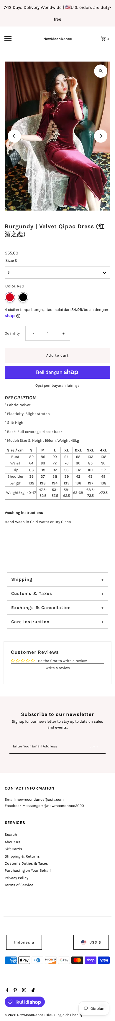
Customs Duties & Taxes (26, 863)
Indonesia (24, 942)
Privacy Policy (16, 878)
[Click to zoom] (100, 71)
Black (23, 297)
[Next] (100, 136)
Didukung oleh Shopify (64, 1015)
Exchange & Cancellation (41, 607)
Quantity (12, 333)
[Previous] (14, 136)
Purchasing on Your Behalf (28, 870)
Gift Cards (13, 849)
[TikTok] (32, 991)
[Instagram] (23, 991)
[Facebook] (7, 991)
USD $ (95, 942)
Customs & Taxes (31, 593)
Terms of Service (19, 885)
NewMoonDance (57, 39)
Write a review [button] (57, 668)
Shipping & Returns (22, 856)
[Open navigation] (14, 38)
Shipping (21, 579)
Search (11, 834)
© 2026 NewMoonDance (24, 1015)
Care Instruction (30, 621)
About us (12, 842)
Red (10, 297)
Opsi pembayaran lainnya (57, 385)
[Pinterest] (14, 991)
